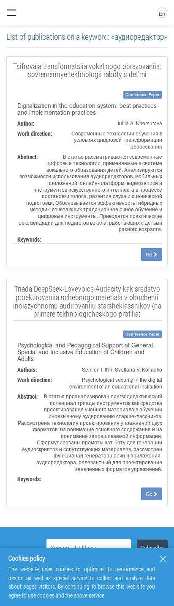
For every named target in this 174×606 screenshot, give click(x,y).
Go (150, 254)
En (162, 13)
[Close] (163, 559)
